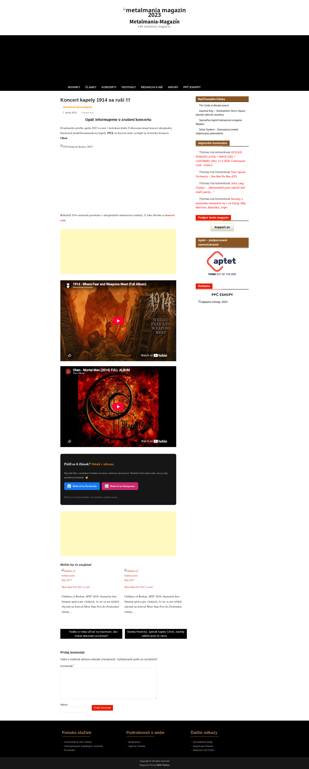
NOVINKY (74, 87)
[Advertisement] (154, 59)
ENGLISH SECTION (203, 750)
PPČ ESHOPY (192, 87)
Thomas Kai (87, 112)
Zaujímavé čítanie (203, 746)
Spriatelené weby (202, 741)
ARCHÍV (173, 87)
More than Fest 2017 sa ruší (76, 587)
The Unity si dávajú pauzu (214, 105)
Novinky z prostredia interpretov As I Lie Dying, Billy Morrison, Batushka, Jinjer (221, 203)
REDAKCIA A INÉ (152, 87)
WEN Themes (163, 765)
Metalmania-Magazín (154, 21)
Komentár (66, 666)
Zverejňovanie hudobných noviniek (83, 746)
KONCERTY (109, 87)
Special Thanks (137, 746)
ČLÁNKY (90, 87)
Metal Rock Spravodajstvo (77, 107)
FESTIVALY (129, 87)
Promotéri (70, 750)
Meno (64, 704)
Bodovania (134, 741)
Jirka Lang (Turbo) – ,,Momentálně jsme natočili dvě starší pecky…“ (220, 188)
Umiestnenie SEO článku (78, 741)
